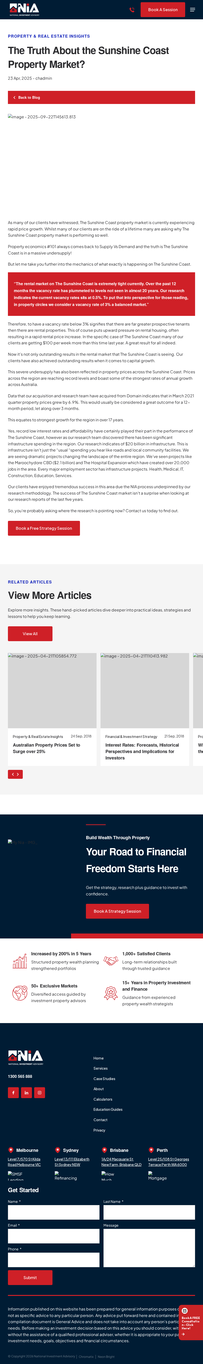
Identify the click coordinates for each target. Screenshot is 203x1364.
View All (30, 633)
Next (19, 774)
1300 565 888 (20, 1076)
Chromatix (86, 1357)
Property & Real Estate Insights (49, 36)
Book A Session (163, 9)
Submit (30, 1277)
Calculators (103, 1099)
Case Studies (104, 1078)
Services (101, 1068)
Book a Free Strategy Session (44, 528)
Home (99, 1058)
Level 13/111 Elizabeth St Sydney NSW (72, 1162)
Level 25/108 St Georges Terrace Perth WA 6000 (168, 1162)
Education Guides (108, 1109)
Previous (11, 774)
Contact (100, 1119)
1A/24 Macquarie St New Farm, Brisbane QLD (122, 1162)
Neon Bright (106, 1357)
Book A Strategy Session (117, 911)
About (99, 1088)
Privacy (99, 1130)
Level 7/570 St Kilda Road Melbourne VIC (24, 1162)
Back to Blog (28, 97)
